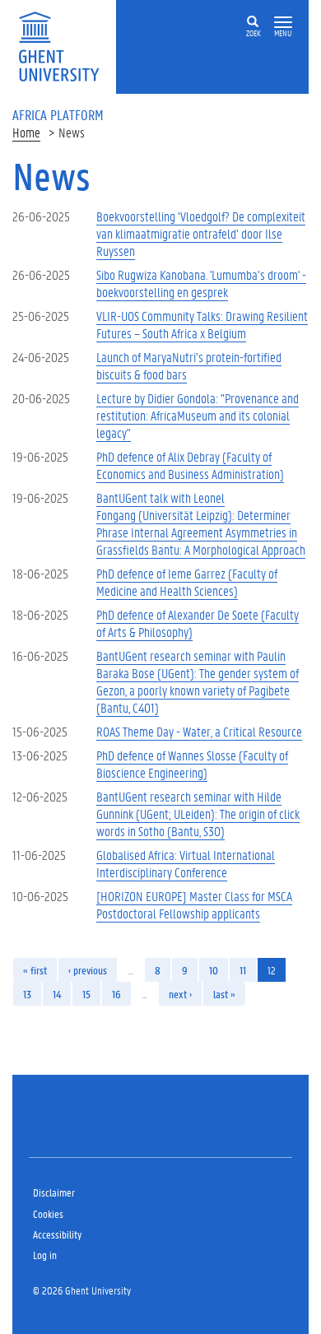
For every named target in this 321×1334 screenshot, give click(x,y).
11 (243, 970)
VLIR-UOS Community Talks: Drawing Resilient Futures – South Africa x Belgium (202, 324)
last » (224, 994)
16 (116, 994)
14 (57, 994)
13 (27, 994)
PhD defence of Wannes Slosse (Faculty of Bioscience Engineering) (192, 763)
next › (180, 994)
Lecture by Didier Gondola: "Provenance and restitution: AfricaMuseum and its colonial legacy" (197, 415)
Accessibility (57, 1234)
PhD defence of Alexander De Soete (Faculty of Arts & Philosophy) (197, 623)
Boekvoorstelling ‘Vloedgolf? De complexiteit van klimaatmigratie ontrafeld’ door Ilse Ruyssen (200, 233)
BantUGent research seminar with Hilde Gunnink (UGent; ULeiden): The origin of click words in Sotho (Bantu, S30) (198, 813)
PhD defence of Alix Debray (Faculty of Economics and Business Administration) (190, 465)
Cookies (48, 1213)
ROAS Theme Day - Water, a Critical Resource (199, 731)
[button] (283, 23)
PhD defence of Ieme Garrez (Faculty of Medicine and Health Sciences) (186, 582)
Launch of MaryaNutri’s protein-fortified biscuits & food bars (188, 365)
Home (26, 132)
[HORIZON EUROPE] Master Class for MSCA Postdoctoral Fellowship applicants (194, 904)
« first (35, 970)
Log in (45, 1255)
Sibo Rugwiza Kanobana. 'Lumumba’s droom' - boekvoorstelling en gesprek (201, 283)
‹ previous (87, 970)
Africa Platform (58, 114)
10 (213, 970)
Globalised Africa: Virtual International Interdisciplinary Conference (185, 863)
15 (86, 994)
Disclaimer (54, 1192)
